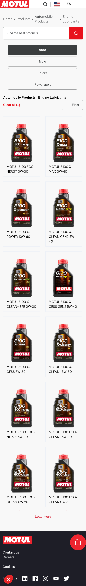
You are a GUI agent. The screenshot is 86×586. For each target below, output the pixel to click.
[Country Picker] (57, 4)
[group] (43, 67)
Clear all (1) (11, 105)
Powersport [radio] (42, 84)
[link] (21, 162)
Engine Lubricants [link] (71, 19)
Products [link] (23, 19)
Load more (43, 516)
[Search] (76, 33)
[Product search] (45, 4)
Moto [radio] (42, 61)
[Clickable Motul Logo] (14, 4)
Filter (75, 105)
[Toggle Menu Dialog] (80, 4)
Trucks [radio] (42, 73)
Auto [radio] (42, 50)
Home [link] (7, 19)
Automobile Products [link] (44, 19)
